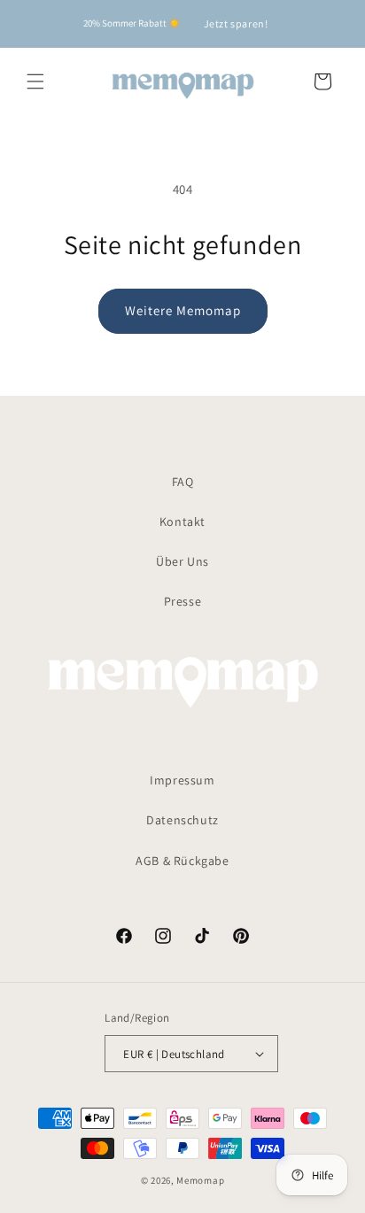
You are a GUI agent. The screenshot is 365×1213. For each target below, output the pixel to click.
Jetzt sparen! (236, 23)
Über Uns (182, 561)
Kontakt (182, 521)
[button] (35, 81)
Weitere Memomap (183, 310)
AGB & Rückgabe (182, 861)
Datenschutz (182, 820)
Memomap (200, 1180)
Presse (183, 601)
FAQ (183, 482)
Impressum (182, 780)
